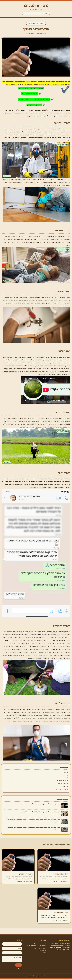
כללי (65, 772)
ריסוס (64, 786)
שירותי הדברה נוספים (60, 789)
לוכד (65, 775)
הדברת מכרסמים (61, 781)
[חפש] (23, 13)
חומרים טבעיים (36, 635)
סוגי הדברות (63, 778)
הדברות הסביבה (36, 6)
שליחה (18, 965)
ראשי (42, 23)
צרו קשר (20, 968)
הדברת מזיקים (62, 783)
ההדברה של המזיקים (36, 138)
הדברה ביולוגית (31, 709)
